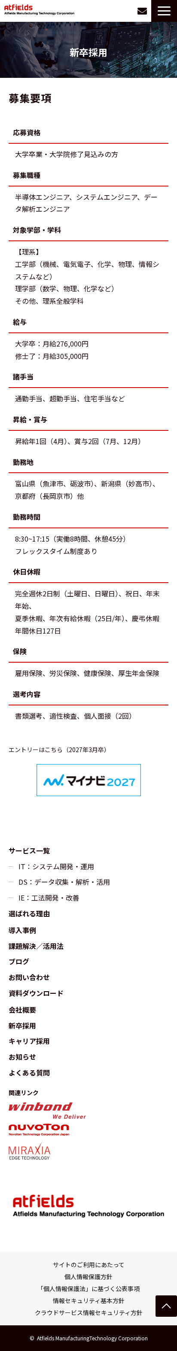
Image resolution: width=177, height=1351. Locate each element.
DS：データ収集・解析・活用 (64, 882)
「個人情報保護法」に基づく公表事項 (88, 1289)
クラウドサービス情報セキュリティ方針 (89, 1312)
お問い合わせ (142, 11)
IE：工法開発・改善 (48, 897)
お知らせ (22, 1057)
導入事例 (22, 930)
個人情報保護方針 (88, 1277)
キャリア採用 (29, 1041)
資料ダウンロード (36, 993)
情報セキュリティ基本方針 (89, 1301)
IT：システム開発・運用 (56, 866)
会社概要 (22, 1009)
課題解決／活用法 (36, 946)
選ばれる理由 (29, 913)
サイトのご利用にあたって (89, 1265)
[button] (164, 11)
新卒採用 (22, 1025)
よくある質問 (29, 1072)
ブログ (19, 961)
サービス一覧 (29, 850)
